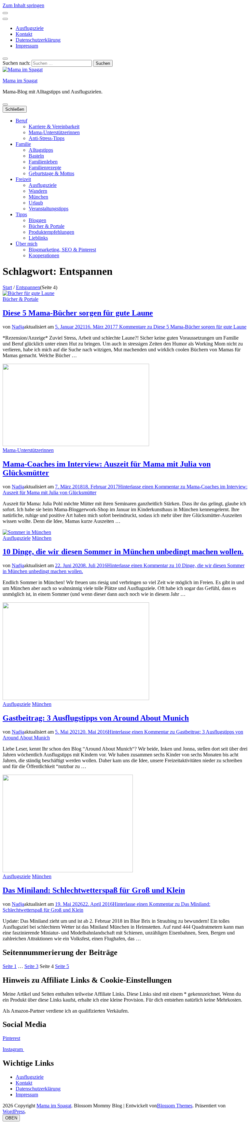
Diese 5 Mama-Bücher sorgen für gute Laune (78, 313)
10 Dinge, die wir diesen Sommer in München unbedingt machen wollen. (123, 551)
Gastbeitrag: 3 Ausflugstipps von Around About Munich (96, 718)
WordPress (14, 1111)
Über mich (26, 243)
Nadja (18, 327)
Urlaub (36, 202)
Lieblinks (38, 238)
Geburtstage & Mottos (51, 173)
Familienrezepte (45, 167)
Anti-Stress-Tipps (46, 138)
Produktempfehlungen (51, 232)
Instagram (13, 1049)
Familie (23, 144)
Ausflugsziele (30, 28)
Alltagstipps (41, 150)
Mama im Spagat (20, 80)
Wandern (38, 191)
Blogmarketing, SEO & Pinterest (62, 249)
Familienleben (43, 161)
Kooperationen (44, 255)
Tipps (21, 214)
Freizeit (23, 179)
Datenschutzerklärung (38, 40)
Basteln (36, 156)
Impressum (27, 46)
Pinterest (11, 1038)
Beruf (21, 120)
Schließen (14, 109)
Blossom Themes (174, 1105)
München (38, 197)
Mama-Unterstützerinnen (54, 132)
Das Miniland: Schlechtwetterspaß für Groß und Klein (94, 890)
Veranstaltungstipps (48, 208)
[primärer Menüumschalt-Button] (5, 104)
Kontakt (24, 34)
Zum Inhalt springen (23, 5)
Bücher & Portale (46, 226)
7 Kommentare (180, 327)
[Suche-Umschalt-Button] (5, 59)
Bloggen (37, 220)
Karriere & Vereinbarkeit (54, 126)
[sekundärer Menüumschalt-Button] (5, 13)
